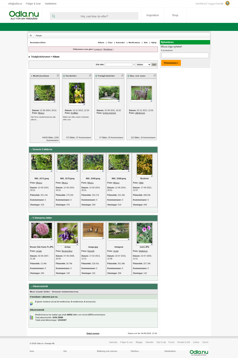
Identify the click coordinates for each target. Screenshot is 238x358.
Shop (175, 15)
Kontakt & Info (183, 342)
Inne (32, 351)
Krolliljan (74, 113)
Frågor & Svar (33, 3)
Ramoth (90, 251)
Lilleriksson (140, 113)
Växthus (135, 351)
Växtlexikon (51, 3)
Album (101, 42)
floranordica (67, 251)
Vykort (205, 342)
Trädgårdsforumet (40, 56)
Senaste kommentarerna (65, 292)
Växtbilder (71, 76)
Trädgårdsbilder (106, 76)
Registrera (108, 49)
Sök (146, 42)
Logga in (98, 49)
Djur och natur (138, 76)
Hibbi (141, 183)
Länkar (196, 342)
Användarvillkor (38, 42)
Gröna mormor (109, 113)
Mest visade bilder (40, 292)
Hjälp (154, 42)
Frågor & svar (126, 342)
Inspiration (153, 15)
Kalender (120, 42)
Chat (110, 42)
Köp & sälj (161, 342)
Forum (171, 342)
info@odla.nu (15, 3)
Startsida (113, 342)
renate (39, 251)
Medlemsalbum (41, 76)
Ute (65, 351)
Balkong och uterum (107, 351)
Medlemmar (134, 42)
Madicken (143, 251)
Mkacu (41, 113)
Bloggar (139, 342)
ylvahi (115, 251)
